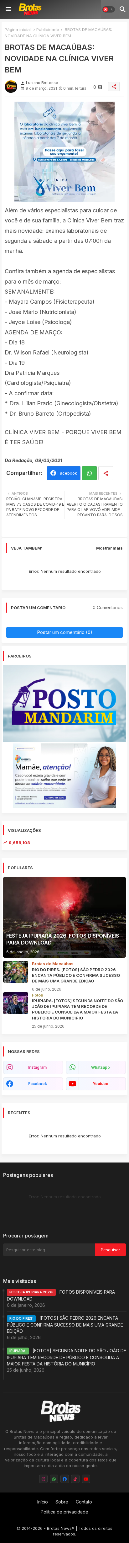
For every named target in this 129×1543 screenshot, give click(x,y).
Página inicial (18, 29)
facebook (37, 1083)
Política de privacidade (64, 1511)
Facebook (67, 473)
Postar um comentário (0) (64, 632)
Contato (84, 1501)
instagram (37, 1067)
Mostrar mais (109, 548)
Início (42, 1501)
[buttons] (43, 1479)
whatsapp (100, 1067)
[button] (108, 9)
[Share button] (105, 473)
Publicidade (47, 29)
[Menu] (8, 9)
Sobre (61, 1501)
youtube (100, 1083)
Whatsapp (89, 473)
